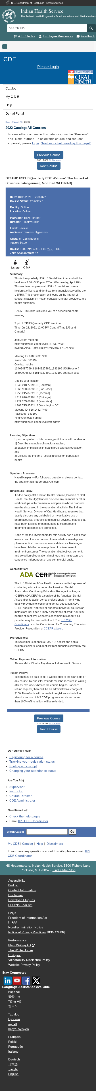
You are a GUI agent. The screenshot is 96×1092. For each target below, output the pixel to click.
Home (8, 122)
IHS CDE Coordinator (33, 821)
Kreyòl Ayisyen (18, 1029)
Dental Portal (15, 113)
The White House (20, 950)
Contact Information (22, 890)
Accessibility (16, 880)
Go (72, 831)
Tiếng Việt (15, 1001)
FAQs (12, 913)
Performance (17, 940)
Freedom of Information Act (27, 917)
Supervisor (17, 787)
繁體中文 (14, 996)
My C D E (12, 96)
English (13, 1074)
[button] (91, 28)
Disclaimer (15, 895)
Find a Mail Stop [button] (63, 870)
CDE (9, 59)
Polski (12, 1041)
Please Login (48, 66)
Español (14, 992)
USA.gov (14, 955)
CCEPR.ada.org (53, 628)
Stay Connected (14, 972)
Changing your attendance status (32, 770)
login (35, 143)
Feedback (88, 36)
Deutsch (14, 1059)
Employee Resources (58, 36)
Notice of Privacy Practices (27, 932)
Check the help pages (24, 816)
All (21, 122)
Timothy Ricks (30, 222)
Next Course (49, 166)
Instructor (16, 791)
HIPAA (12, 922)
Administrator (22, 800)
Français (14, 1037)
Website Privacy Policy (24, 964)
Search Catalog (16, 831)
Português (15, 1046)
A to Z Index (26, 36)
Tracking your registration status (32, 761)
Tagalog (13, 1014)
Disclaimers (55, 843)
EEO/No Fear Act (20, 905)
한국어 (13, 1006)
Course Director (20, 796)
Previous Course (49, 155)
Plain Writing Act (19, 945)
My (13, 843)
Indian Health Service (42, 11)
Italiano (13, 1051)
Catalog (11, 88)
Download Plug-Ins (21, 900)
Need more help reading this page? (66, 143)
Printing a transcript (23, 766)
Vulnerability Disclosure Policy (29, 960)
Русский (14, 1019)
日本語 (13, 1064)
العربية (12, 1024)
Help (9, 105)
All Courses (55, 160)
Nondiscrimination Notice (25, 927)
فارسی (13, 1069)
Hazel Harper (32, 218)
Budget (13, 885)
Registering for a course (26, 757)
